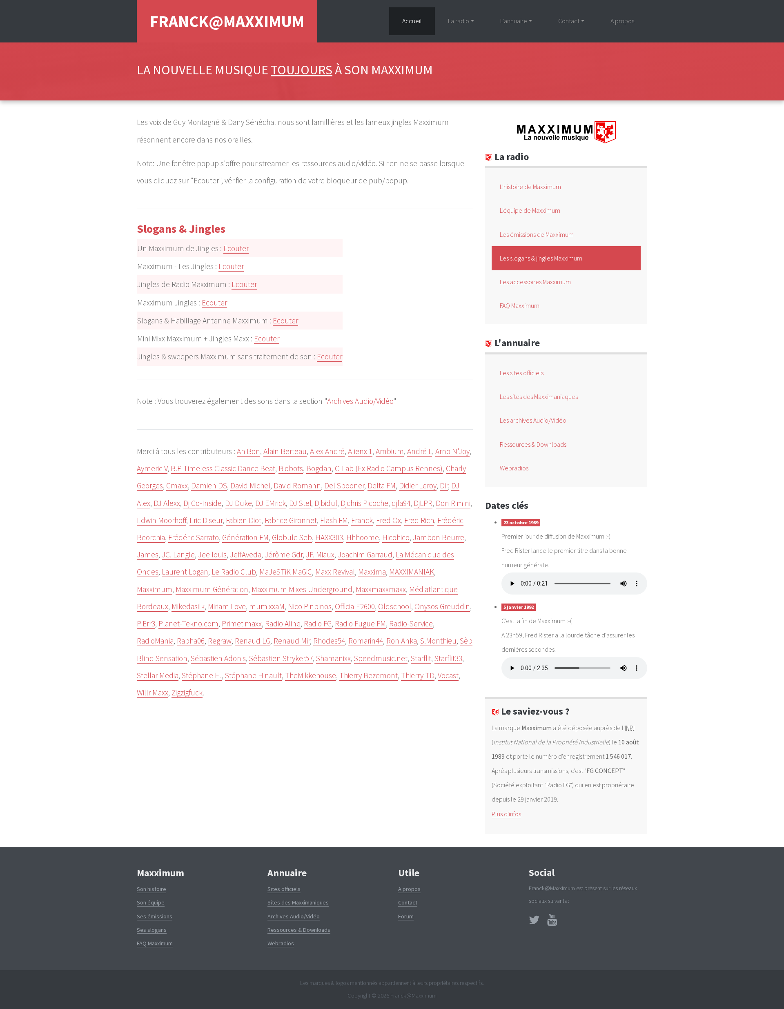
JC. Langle (178, 554)
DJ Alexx (167, 503)
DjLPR (423, 503)
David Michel (250, 485)
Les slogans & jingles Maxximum (541, 258)
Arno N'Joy (452, 451)
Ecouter (236, 248)
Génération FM (245, 537)
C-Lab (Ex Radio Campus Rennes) (389, 468)
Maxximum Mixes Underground (302, 589)
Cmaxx (177, 485)
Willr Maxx (152, 692)
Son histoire (151, 889)
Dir (444, 485)
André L (419, 451)
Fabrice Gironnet (291, 520)
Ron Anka (401, 641)
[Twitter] (534, 922)
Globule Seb (292, 537)
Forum (406, 916)
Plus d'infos (506, 814)
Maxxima (372, 572)
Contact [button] (568, 21)
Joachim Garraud (365, 554)
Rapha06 (191, 641)
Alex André (327, 451)
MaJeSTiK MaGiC (285, 572)
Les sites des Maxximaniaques (539, 396)
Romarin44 (365, 641)
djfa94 (401, 503)
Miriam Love (227, 606)
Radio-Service (411, 623)
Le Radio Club (234, 572)
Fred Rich (419, 520)
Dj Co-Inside (202, 503)
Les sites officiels (521, 373)
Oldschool (394, 606)
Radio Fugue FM (360, 623)
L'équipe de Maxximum (530, 210)
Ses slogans (152, 929)
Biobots (290, 468)
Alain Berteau (285, 451)
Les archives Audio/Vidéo (533, 420)
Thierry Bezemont (368, 675)
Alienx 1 (360, 451)
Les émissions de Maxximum (537, 234)
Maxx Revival (335, 572)
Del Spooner (344, 485)
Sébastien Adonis (218, 658)
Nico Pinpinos (310, 606)
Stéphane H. (202, 675)
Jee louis (212, 554)
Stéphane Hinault (253, 675)
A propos (622, 21)
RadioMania (155, 641)
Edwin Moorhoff (161, 520)
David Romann (297, 485)
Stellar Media (157, 675)
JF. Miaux (320, 554)
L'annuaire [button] (513, 21)
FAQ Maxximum (519, 305)
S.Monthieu (438, 641)
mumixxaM (267, 606)
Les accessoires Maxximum (535, 282)
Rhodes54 (329, 641)
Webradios (514, 468)
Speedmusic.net (381, 658)
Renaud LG (252, 641)
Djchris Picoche (364, 503)
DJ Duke (238, 503)
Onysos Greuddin (442, 606)
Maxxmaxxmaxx (381, 589)
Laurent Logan (185, 572)
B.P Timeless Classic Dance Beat (223, 468)
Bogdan (319, 468)
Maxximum (154, 589)
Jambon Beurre (438, 537)
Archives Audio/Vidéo (360, 401)
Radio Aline (283, 623)
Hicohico (396, 537)
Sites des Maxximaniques (298, 902)
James (147, 554)
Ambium (390, 451)
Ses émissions (154, 916)
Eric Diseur (206, 520)
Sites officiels (284, 889)
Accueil (418, 20)
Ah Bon (248, 451)
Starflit (421, 658)
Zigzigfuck (187, 692)
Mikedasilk (188, 606)
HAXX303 (329, 537)
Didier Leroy (418, 485)
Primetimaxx (242, 623)
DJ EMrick (270, 503)
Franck (362, 520)
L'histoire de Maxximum (530, 187)
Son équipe (151, 902)
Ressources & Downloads (533, 444)
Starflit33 (448, 658)
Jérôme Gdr (284, 554)
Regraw (220, 641)
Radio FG (318, 623)
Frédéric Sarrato (193, 537)
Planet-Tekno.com (188, 623)
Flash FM (334, 520)
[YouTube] (552, 922)
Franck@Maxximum (227, 21)
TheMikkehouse (310, 675)
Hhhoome (362, 537)
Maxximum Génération (212, 589)
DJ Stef (300, 503)
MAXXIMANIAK (411, 572)
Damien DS (209, 485)
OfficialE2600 (355, 606)
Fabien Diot (243, 520)
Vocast (448, 675)
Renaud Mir (292, 641)
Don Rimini (453, 503)
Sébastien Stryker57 (281, 658)
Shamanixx (333, 658)
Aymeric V (152, 468)
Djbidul (325, 503)
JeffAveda (245, 554)
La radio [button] (458, 21)
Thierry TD (417, 675)
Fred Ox (388, 520)
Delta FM (382, 485)
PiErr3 (146, 623)
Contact (407, 902)
